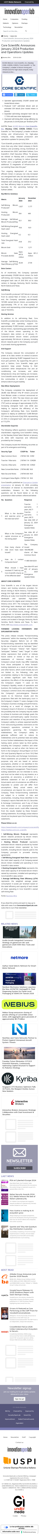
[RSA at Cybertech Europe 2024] (4, 1185)
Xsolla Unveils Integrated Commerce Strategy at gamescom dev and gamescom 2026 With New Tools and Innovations (18, 943)
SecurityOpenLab (14, 1415)
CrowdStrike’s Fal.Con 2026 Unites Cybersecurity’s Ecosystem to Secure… (24, 1329)
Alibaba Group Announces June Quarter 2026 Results (23, 1275)
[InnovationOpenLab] (19, 11)
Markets (6, 23)
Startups (24, 23)
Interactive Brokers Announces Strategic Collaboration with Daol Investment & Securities (19, 1112)
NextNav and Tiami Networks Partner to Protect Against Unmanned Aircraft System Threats (19, 1040)
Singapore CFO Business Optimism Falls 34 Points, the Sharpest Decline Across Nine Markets (19, 1089)
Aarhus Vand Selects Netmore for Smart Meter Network (19, 967)
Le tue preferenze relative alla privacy (21, 1527)
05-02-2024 (17, 57)
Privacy (23, 1516)
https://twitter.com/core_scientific (14, 830)
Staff (24, 1437)
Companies (14, 19)
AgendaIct (19, 1423)
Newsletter (18, 27)
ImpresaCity (29, 1411)
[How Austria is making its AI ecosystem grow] (4, 1216)
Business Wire (6, 57)
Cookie (15, 1516)
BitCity (7, 1411)
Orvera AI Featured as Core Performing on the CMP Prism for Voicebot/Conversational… (24, 1310)
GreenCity (27, 1415)
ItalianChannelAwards (26, 1419)
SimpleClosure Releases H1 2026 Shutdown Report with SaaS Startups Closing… (22, 1292)
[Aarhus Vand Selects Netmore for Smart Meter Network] (19, 958)
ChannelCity (29, 2)
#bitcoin (22, 126)
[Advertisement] (20, 1378)
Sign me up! (19, 1399)
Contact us (19, 1442)
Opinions (15, 23)
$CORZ (15, 126)
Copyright (32, 1437)
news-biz (13, 36)
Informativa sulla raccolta (12, 1531)
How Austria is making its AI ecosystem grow (22, 1211)
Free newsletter (20, 908)
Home (5, 19)
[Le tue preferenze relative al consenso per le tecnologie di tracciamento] (28, 1532)
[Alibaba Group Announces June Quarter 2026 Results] (4, 1279)
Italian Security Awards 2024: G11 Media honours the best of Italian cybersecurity (22, 1196)
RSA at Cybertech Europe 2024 (23, 1180)
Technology (7, 27)
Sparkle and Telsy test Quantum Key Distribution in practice (23, 1228)
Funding (24, 19)
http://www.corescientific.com (21, 625)
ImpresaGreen (10, 1419)
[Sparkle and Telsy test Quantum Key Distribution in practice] (4, 1232)
